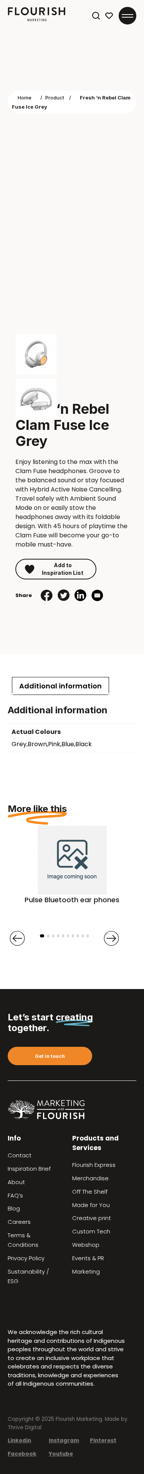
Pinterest (103, 1440)
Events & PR (88, 1258)
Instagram (64, 1440)
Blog (14, 1208)
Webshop (85, 1245)
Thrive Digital (24, 1427)
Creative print (91, 1218)
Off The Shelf (90, 1192)
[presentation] (17, 938)
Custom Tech (91, 1231)
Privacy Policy (26, 1258)
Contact (19, 1155)
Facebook (22, 1454)
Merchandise (90, 1178)
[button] (42, 935)
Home (24, 97)
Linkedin (19, 1440)
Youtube (61, 1454)
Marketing (86, 1272)
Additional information (60, 686)
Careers (19, 1222)
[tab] (60, 686)
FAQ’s (15, 1195)
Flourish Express (94, 1165)
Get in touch (50, 1056)
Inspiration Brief (29, 1169)
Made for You (91, 1205)
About (16, 1182)
